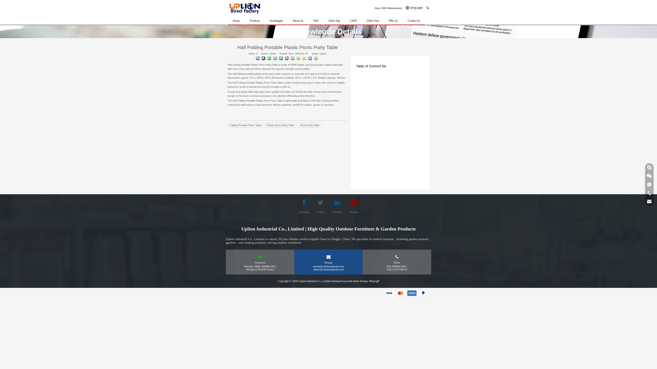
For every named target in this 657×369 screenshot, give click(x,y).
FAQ (316, 21)
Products (255, 21)
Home (236, 21)
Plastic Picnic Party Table (280, 125)
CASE (353, 21)
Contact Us (414, 21)
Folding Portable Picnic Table (245, 125)
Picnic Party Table (309, 125)
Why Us (393, 21)
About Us (298, 21)
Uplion (323, 53)
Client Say (334, 21)
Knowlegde (276, 21)
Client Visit (373, 21)
